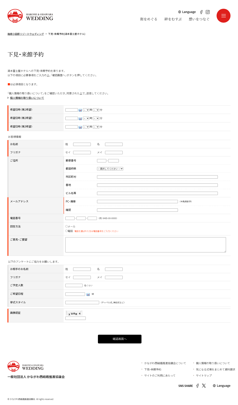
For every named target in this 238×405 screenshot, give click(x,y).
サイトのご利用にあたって (159, 375)
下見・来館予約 (152, 369)
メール (71, 226)
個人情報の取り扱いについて (27, 98)
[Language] (187, 13)
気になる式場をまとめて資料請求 (215, 369)
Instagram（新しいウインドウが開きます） (208, 12)
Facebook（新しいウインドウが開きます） (201, 12)
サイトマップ (204, 375)
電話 (70, 231)
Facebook (197, 386)
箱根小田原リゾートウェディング (30, 16)
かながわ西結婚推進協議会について (165, 363)
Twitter (204, 386)
